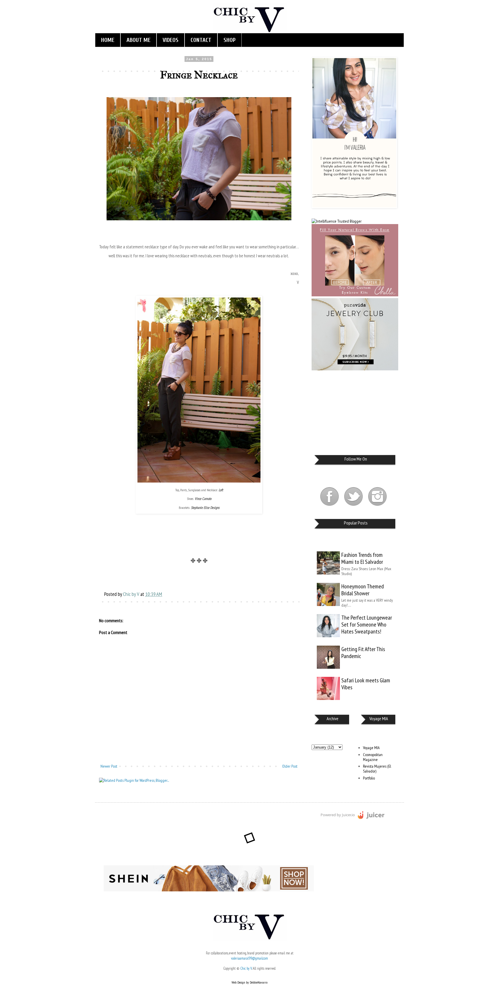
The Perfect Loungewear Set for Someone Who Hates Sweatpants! (366, 624)
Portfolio (369, 778)
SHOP (230, 40)
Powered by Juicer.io (338, 814)
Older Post (289, 766)
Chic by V (246, 968)
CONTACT (201, 40)
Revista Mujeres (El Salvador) (377, 769)
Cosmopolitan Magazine (373, 757)
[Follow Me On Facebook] (330, 506)
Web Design (238, 982)
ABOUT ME (138, 40)
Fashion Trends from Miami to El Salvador (362, 558)
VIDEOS (170, 40)
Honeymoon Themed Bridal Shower (362, 590)
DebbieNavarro (258, 982)
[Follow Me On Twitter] (354, 506)
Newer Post (108, 766)
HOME (107, 40)
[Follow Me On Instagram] (377, 506)
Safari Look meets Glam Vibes (365, 684)
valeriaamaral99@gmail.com (249, 958)
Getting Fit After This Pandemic (363, 652)
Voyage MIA (371, 747)
